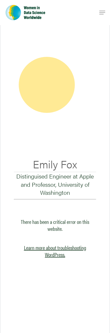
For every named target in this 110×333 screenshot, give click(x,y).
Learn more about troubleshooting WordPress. (55, 251)
